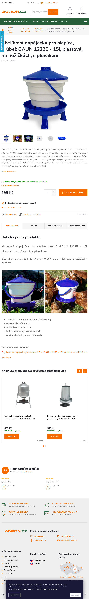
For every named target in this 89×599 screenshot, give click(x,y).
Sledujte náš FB (40, 540)
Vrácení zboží (8, 573)
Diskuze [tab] (34, 226)
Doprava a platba (7, 3)
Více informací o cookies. (50, 589)
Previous (79, 371)
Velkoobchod (8, 580)
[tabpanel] (23, 409)
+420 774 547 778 (11, 207)
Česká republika (39, 560)
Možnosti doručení (12, 186)
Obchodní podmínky (11, 567)
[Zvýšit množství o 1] (54, 191)
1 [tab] (43, 446)
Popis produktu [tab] (12, 226)
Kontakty (7, 563)
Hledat (53, 11)
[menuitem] (16, 21)
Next (85, 371)
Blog (5, 577)
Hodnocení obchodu (11, 560)
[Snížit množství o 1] (54, 194)
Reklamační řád (9, 570)
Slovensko (37, 563)
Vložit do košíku (75, 192)
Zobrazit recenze (26, 472)
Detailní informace (8, 171)
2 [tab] (45, 446)
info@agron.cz (39, 536)
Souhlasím (75, 595)
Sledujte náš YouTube (69, 540)
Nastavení (14, 595)
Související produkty (75, 226)
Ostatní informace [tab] (55, 226)
